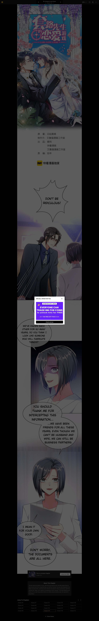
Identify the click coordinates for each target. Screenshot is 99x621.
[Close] (62, 299)
